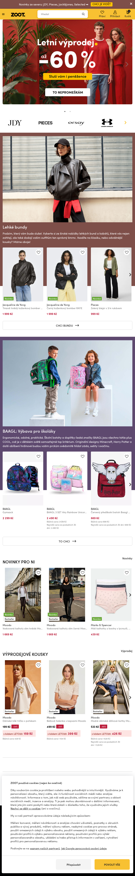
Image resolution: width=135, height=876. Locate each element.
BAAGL (7, 509)
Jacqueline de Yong (14, 304)
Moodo (7, 625)
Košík (128, 13)
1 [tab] (65, 111)
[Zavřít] (131, 4)
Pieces (95, 304)
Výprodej (126, 651)
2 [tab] (70, 111)
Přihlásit (115, 16)
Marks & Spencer (101, 625)
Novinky (127, 558)
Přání (102, 16)
